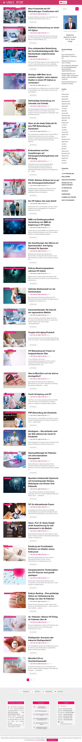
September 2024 (66, 104)
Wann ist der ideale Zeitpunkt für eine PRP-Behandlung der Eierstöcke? (42, 126)
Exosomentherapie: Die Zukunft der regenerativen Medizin (42, 311)
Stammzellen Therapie (11, 309)
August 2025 (65, 99)
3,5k (49, 601)
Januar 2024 (65, 113)
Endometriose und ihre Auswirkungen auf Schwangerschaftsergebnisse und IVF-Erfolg (43, 154)
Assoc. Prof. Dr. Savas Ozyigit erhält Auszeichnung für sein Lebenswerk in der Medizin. (41, 525)
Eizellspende (8, 504)
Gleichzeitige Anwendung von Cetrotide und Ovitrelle (41, 102)
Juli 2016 (64, 144)
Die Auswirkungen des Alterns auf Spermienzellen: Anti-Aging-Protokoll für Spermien (43, 245)
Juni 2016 (64, 146)
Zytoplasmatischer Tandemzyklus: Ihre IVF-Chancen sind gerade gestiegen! (43, 572)
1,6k (49, 203)
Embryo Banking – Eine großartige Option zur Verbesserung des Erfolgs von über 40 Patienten (43, 596)
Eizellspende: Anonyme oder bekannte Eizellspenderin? (41, 639)
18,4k (49, 251)
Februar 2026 (65, 94)
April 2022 (64, 120)
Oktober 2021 (65, 122)
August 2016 (65, 141)
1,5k (49, 396)
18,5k (49, 185)
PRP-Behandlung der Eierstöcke (42, 412)
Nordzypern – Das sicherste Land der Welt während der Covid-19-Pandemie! (42, 434)
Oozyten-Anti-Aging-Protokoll (41, 332)
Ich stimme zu (52, 740)
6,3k (49, 378)
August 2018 (65, 134)
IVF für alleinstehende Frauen (41, 504)
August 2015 (65, 158)
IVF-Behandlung (9, 201)
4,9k (49, 85)
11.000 (49, 131)
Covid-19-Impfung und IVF (39, 394)
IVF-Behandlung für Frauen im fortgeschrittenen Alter (41, 352)
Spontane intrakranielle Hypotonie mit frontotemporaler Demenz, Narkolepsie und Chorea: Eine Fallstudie (43, 482)
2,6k (49, 578)
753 (49, 59)
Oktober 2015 (65, 156)
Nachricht (8, 431)
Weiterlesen (33, 22)
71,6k (49, 294)
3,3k (49, 642)
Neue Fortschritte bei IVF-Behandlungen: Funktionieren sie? (43, 10)
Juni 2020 (64, 130)
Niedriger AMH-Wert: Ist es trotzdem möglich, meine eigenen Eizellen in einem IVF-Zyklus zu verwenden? (43, 78)
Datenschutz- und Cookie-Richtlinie (36, 740)
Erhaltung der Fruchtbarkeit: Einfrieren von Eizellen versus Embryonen (41, 549)
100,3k (49, 273)
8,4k (49, 415)
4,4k (49, 507)
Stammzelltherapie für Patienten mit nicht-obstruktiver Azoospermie (42, 455)
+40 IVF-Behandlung (10, 74)
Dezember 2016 (66, 139)
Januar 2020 (65, 132)
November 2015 (66, 153)
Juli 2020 (64, 127)
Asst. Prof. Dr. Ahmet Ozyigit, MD (38, 14)
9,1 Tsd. (50, 161)
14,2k (49, 461)
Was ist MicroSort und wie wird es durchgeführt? (43, 374)
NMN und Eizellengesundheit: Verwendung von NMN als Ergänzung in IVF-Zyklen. (41, 222)
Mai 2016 (64, 148)
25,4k (49, 227)
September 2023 (66, 118)
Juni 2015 (64, 163)
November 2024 (66, 101)
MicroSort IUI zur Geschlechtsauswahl (37, 659)
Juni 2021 (64, 125)
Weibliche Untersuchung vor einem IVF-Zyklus (43, 29)
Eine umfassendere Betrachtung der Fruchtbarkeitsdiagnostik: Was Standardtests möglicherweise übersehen (43, 52)
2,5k (49, 439)
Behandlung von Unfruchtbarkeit (14, 8)
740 (49, 33)
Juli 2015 (64, 160)
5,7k (49, 356)
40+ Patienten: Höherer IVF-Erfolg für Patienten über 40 (43, 618)
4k (48, 554)
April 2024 (64, 111)
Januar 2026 (65, 96)
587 (49, 14)
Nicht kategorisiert (68, 200)
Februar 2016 (65, 151)
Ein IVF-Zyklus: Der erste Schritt (42, 201)
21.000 (49, 315)
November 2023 (66, 115)
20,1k (49, 335)
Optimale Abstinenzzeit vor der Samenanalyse (41, 290)
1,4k (49, 106)
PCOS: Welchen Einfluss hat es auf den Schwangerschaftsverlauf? (43, 181)
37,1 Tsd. (50, 663)
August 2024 (65, 106)
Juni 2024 (64, 108)
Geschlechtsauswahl (11, 373)
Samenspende (66, 194)
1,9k (49, 531)
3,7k (49, 622)
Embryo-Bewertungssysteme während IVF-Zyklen (41, 269)
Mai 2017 (64, 137)
